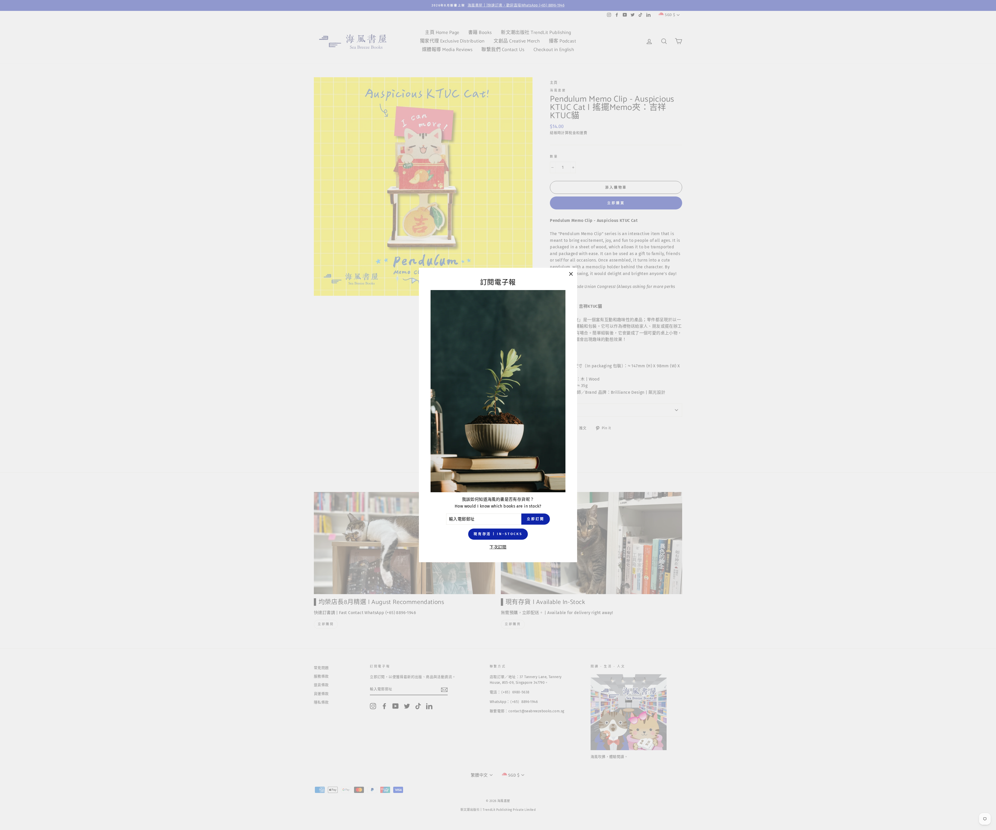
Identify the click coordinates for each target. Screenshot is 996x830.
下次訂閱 (498, 547)
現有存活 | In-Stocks (498, 534)
